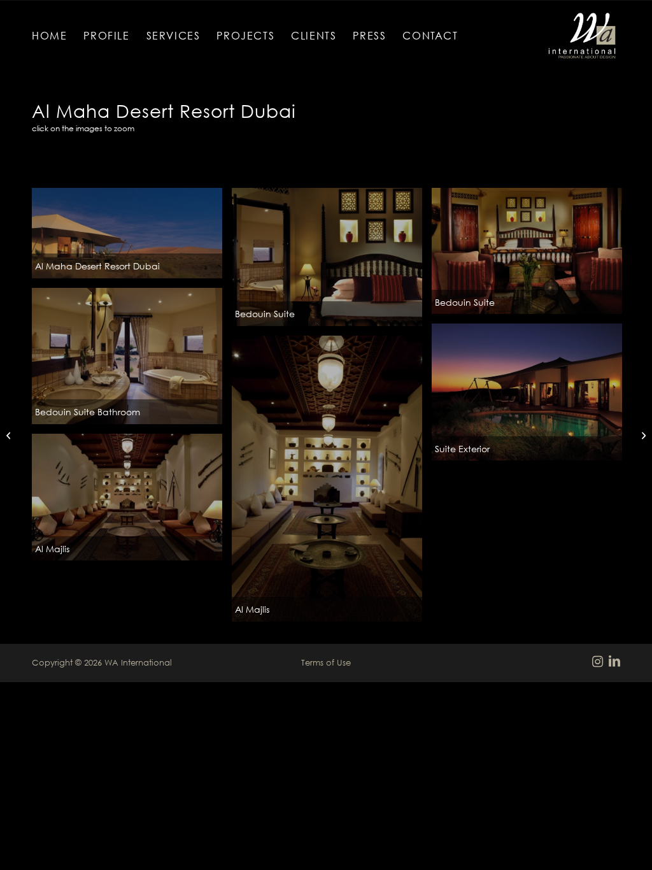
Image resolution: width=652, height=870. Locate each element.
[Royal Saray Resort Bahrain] (642, 435)
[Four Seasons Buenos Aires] (10, 435)
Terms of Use (326, 662)
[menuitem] (49, 36)
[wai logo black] (582, 36)
